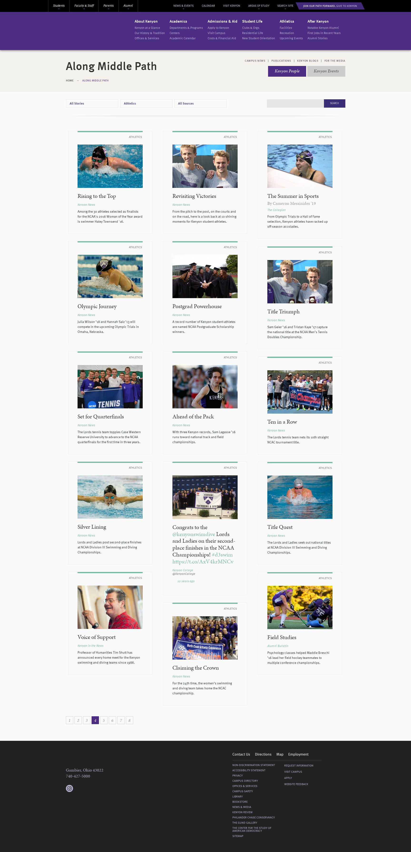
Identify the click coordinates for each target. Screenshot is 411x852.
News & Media (241, 807)
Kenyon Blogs (307, 61)
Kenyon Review (242, 812)
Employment (298, 755)
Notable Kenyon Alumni (323, 28)
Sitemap (237, 836)
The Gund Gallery (244, 823)
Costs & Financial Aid (222, 38)
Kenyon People (287, 71)
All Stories (77, 103)
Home (69, 80)
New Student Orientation (258, 38)
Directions (263, 755)
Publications (281, 61)
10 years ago (186, 581)
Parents (108, 5)
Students (59, 5)
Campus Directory (245, 781)
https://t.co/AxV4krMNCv (202, 561)
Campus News (255, 61)
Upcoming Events (291, 38)
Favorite (236, 581)
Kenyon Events (326, 71)
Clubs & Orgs (250, 28)
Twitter (79, 788)
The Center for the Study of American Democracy (251, 829)
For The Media (334, 61)
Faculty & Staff (84, 5)
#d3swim (222, 555)
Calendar (208, 6)
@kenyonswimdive (193, 534)
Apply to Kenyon (218, 28)
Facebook (88, 788)
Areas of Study (258, 6)
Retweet (231, 581)
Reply (226, 581)
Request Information (298, 765)
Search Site (285, 6)
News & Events (183, 6)
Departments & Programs (186, 28)
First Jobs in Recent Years (324, 33)
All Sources (186, 103)
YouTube (98, 788)
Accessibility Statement (248, 770)
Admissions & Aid (222, 22)
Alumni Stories (318, 38)
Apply (288, 778)
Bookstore (240, 802)
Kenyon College (100, 31)
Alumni (128, 5)
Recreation (287, 33)
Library (237, 796)
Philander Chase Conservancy (253, 817)
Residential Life (252, 33)
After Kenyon (318, 22)
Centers (175, 33)
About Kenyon (146, 22)
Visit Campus (216, 33)
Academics (178, 22)
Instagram (69, 786)
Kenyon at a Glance (147, 28)
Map (280, 755)
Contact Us (241, 755)
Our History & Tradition (150, 33)
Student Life (252, 22)
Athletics (287, 22)
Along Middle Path (95, 80)
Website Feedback (296, 784)
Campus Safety (242, 791)
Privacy (237, 775)
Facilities (286, 28)
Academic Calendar (183, 38)
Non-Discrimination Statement (253, 765)
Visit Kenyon (231, 6)
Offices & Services (147, 38)
